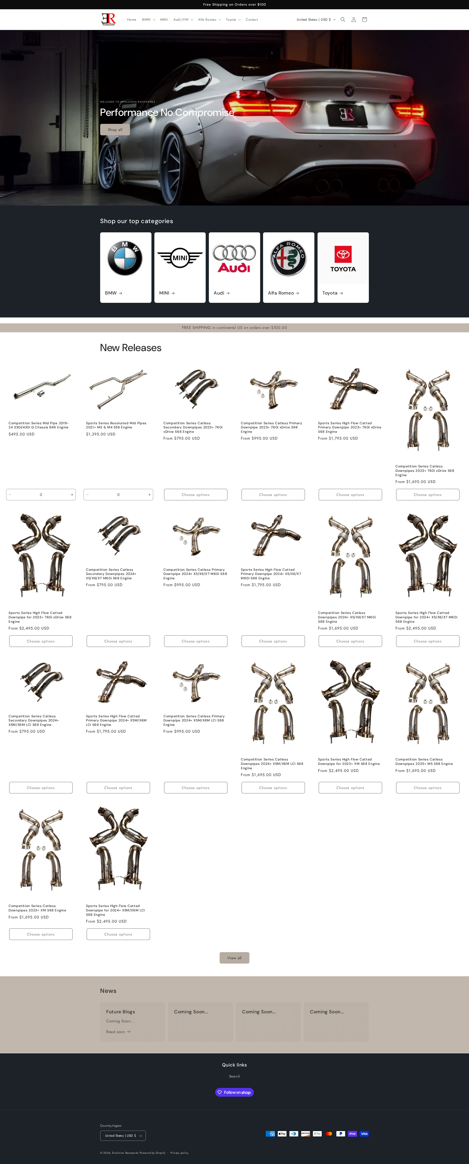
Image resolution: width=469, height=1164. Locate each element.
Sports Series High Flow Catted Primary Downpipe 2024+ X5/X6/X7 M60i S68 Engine (271, 574)
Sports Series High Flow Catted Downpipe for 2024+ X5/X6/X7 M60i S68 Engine (426, 617)
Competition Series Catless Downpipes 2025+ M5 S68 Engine (424, 762)
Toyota (330, 293)
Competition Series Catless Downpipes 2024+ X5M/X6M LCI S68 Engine (272, 764)
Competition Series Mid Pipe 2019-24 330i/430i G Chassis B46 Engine (39, 425)
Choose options (196, 494)
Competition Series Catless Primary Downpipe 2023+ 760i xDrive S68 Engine (271, 427)
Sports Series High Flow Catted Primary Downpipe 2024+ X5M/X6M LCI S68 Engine (116, 720)
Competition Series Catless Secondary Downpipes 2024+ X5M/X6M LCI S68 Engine (34, 720)
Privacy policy (180, 1152)
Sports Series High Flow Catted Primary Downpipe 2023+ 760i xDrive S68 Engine (349, 427)
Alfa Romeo (281, 293)
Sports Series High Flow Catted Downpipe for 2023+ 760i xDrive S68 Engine (40, 617)
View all (234, 958)
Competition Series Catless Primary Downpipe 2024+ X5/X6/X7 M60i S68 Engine (195, 574)
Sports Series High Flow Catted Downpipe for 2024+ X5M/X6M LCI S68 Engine (115, 910)
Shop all (115, 129)
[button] (148, 19)
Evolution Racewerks (125, 1153)
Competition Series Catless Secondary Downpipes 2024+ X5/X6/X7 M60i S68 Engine (111, 574)
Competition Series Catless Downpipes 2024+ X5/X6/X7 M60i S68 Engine (347, 617)
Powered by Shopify (153, 1153)
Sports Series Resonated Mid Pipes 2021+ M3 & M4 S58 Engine (116, 425)
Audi (219, 293)
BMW (111, 293)
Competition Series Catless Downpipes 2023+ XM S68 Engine (37, 908)
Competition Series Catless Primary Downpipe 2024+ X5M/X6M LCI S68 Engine (194, 720)
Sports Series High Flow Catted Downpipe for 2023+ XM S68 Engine (349, 762)
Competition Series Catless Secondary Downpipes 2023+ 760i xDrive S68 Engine (193, 427)
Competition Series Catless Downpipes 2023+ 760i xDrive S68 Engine (424, 470)
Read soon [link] (115, 1031)
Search (234, 1076)
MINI (164, 293)
